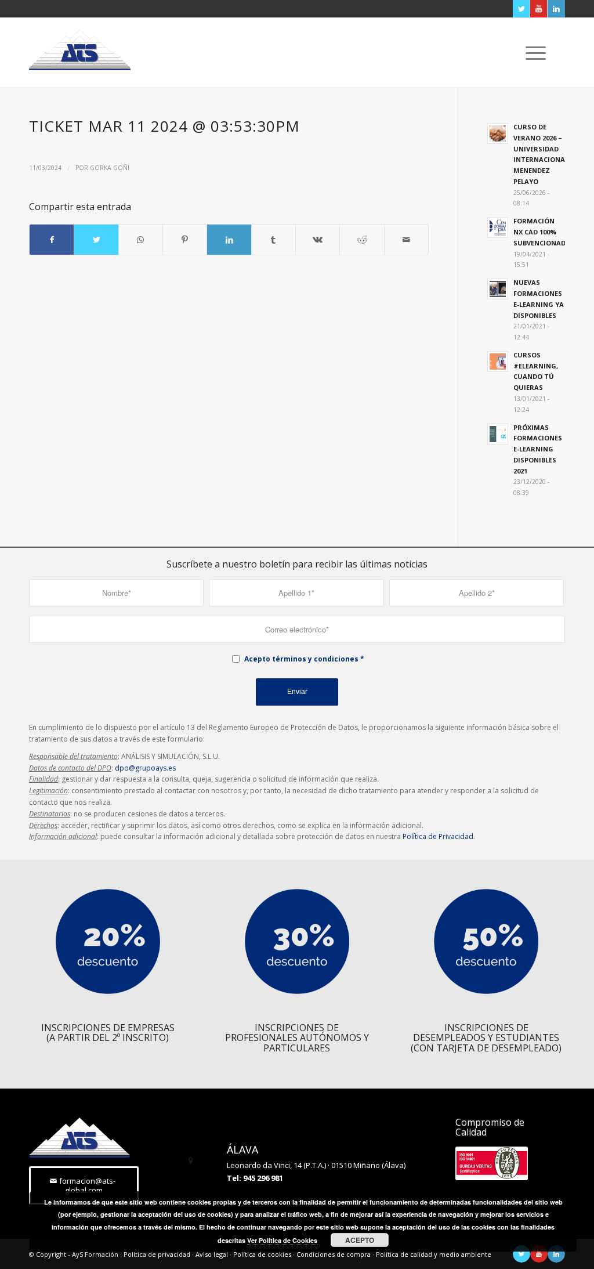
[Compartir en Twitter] (96, 240)
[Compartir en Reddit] (361, 240)
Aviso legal (211, 1254)
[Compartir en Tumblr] (273, 240)
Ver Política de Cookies (282, 1240)
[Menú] (532, 53)
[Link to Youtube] (538, 8)
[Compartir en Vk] (317, 240)
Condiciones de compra (333, 1254)
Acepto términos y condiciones (301, 659)
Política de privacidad (157, 1254)
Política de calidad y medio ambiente (433, 1254)
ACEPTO (359, 1240)
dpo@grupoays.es (145, 768)
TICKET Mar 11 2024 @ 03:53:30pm (164, 125)
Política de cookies (262, 1254)
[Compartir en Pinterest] (185, 240)
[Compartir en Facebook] (52, 240)
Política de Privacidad (438, 836)
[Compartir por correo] (406, 240)
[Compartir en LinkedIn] (229, 240)
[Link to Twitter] (521, 8)
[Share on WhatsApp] (140, 240)
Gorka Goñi (109, 168)
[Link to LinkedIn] (556, 8)
